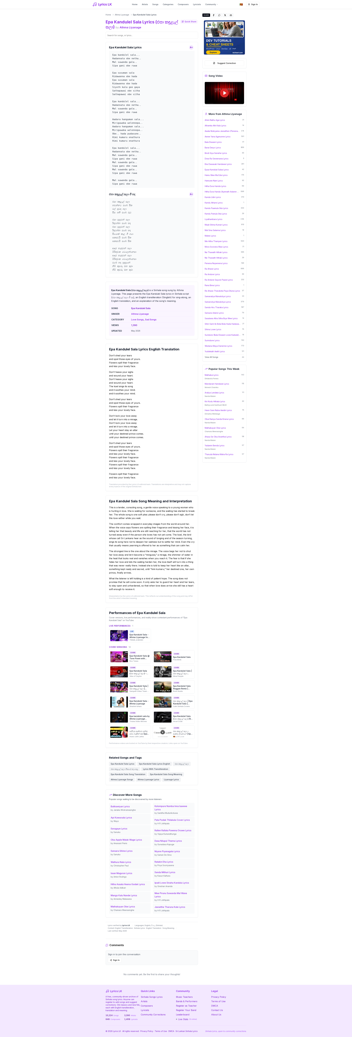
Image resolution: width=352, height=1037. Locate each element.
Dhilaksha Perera (211, 378)
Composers (183, 4)
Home (135, 4)
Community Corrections (153, 1014)
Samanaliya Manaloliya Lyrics (218, 296)
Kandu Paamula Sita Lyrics (216, 208)
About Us (216, 1014)
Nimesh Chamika (211, 387)
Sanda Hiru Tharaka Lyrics (216, 307)
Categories (168, 4)
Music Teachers (184, 997)
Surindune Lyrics (212, 340)
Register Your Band (186, 1010)
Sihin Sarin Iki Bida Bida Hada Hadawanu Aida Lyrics (223, 324)
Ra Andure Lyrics (212, 274)
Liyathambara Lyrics (213, 219)
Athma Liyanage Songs (122, 779)
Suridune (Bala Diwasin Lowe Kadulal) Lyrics (223, 335)
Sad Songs (150, 319)
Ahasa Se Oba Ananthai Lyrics (218, 436)
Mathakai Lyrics (211, 375)
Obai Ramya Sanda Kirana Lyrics (219, 419)
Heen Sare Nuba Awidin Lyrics (218, 410)
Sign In (254, 4)
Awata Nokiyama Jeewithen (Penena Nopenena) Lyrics (222, 131)
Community (210, 4)
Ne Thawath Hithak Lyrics (216, 257)
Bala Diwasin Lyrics (213, 142)
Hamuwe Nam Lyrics (214, 180)
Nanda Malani (210, 396)
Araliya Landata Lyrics (214, 392)
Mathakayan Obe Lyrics (215, 428)
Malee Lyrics (210, 235)
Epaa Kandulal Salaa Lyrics (217, 169)
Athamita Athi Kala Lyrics (215, 125)
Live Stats (187, 1019)
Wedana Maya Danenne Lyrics (218, 346)
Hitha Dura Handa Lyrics (215, 186)
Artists (145, 4)
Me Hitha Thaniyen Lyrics (216, 241)
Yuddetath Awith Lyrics (215, 351)
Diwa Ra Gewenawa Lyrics (216, 158)
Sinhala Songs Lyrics (152, 997)
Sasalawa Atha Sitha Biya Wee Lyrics (221, 318)
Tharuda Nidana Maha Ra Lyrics (219, 454)
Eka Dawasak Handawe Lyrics (218, 164)
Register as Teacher (186, 1005)
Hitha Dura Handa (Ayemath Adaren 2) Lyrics (222, 191)
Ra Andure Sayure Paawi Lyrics (219, 279)
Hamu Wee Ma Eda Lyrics (216, 175)
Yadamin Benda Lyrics (214, 445)
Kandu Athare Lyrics (214, 202)
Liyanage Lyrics (171, 779)
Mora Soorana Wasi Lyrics (216, 246)
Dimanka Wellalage (212, 414)
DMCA (214, 1005)
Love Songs (137, 319)
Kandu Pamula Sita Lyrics (216, 213)
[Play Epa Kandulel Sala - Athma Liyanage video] (224, 93)
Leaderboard (182, 1014)
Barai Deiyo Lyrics (213, 147)
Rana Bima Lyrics (212, 285)
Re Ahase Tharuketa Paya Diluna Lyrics (222, 291)
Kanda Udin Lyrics (213, 197)
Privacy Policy (218, 997)
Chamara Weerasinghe (214, 431)
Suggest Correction (226, 63)
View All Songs (211, 357)
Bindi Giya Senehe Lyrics (216, 153)
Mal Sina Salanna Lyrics (215, 230)
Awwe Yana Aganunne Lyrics (217, 136)
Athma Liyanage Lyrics (148, 779)
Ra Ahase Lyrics (212, 268)
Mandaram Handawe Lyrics (217, 383)
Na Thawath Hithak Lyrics (216, 252)
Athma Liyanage (122, 14)
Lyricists (197, 4)
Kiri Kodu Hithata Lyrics (215, 401)
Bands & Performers (186, 1001)
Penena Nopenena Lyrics (216, 263)
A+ (191, 47)
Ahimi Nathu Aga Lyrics (215, 120)
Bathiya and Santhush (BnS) (216, 405)
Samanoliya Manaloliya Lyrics (218, 302)
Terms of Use (218, 1001)
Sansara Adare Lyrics (214, 313)
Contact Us (217, 1010)
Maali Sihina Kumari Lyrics (216, 224)
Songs (155, 4)
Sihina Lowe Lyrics (213, 329)
